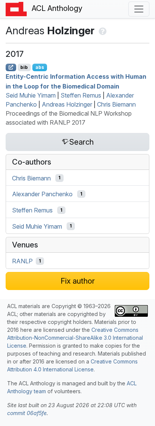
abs (39, 67)
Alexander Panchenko (42, 194)
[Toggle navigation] (138, 9)
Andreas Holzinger (67, 104)
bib (24, 67)
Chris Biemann (116, 104)
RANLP (22, 261)
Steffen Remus (81, 95)
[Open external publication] (11, 67)
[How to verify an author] (101, 30)
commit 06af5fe (27, 413)
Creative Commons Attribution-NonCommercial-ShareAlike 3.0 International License (75, 338)
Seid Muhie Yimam (31, 95)
